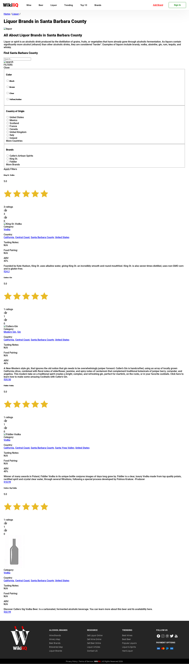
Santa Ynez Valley (64, 447)
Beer (41, 5)
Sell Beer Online (94, 643)
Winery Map (54, 639)
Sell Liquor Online (94, 635)
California (9, 237)
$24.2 (7, 271)
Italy (12, 135)
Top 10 (83, 5)
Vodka (7, 229)
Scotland (14, 123)
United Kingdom (18, 132)
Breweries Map (56, 647)
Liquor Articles (93, 647)
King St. (14, 158)
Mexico (13, 120)
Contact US (92, 651)
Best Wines (127, 635)
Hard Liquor (127, 651)
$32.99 (7, 612)
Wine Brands (55, 635)
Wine (28, 5)
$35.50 (7, 379)
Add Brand (158, 5)
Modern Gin (10, 332)
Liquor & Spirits (129, 647)
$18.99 (7, 482)
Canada (14, 129)
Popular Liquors (129, 643)
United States (17, 117)
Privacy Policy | (72, 661)
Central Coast (22, 237)
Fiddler (13, 161)
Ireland (13, 138)
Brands (97, 5)
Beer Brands (54, 643)
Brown (12, 87)
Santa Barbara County (42, 237)
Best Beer (126, 639)
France (13, 126)
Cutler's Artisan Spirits (21, 155)
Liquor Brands (55, 651)
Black (11, 81)
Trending (68, 5)
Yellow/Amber (15, 99)
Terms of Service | (86, 661)
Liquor (53, 5)
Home (7, 14)
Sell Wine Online (94, 639)
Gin (19, 332)
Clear (11, 93)
